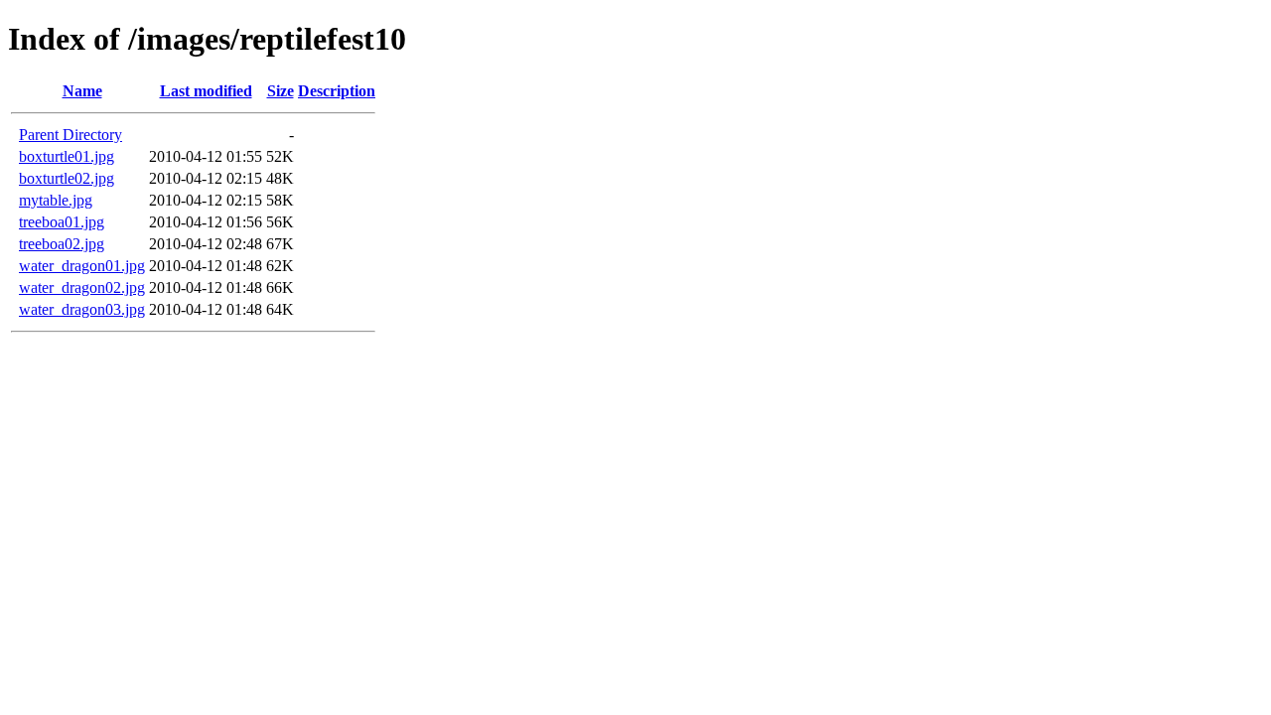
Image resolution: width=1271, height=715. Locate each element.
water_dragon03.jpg (82, 309)
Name (82, 90)
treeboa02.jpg (61, 243)
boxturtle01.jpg (66, 156)
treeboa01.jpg (61, 222)
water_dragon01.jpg (82, 265)
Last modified (206, 90)
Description (336, 90)
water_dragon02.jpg (82, 287)
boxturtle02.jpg (66, 178)
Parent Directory (70, 134)
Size (280, 90)
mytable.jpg (55, 200)
